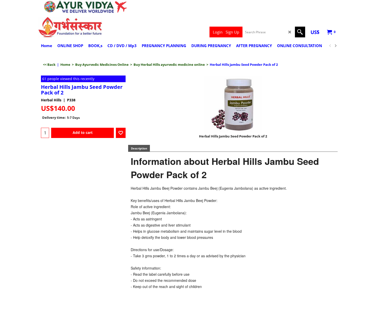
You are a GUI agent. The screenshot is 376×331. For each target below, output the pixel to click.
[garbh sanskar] (83, 27)
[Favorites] (121, 133)
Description (139, 148)
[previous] (330, 46)
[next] (335, 46)
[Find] (300, 32)
